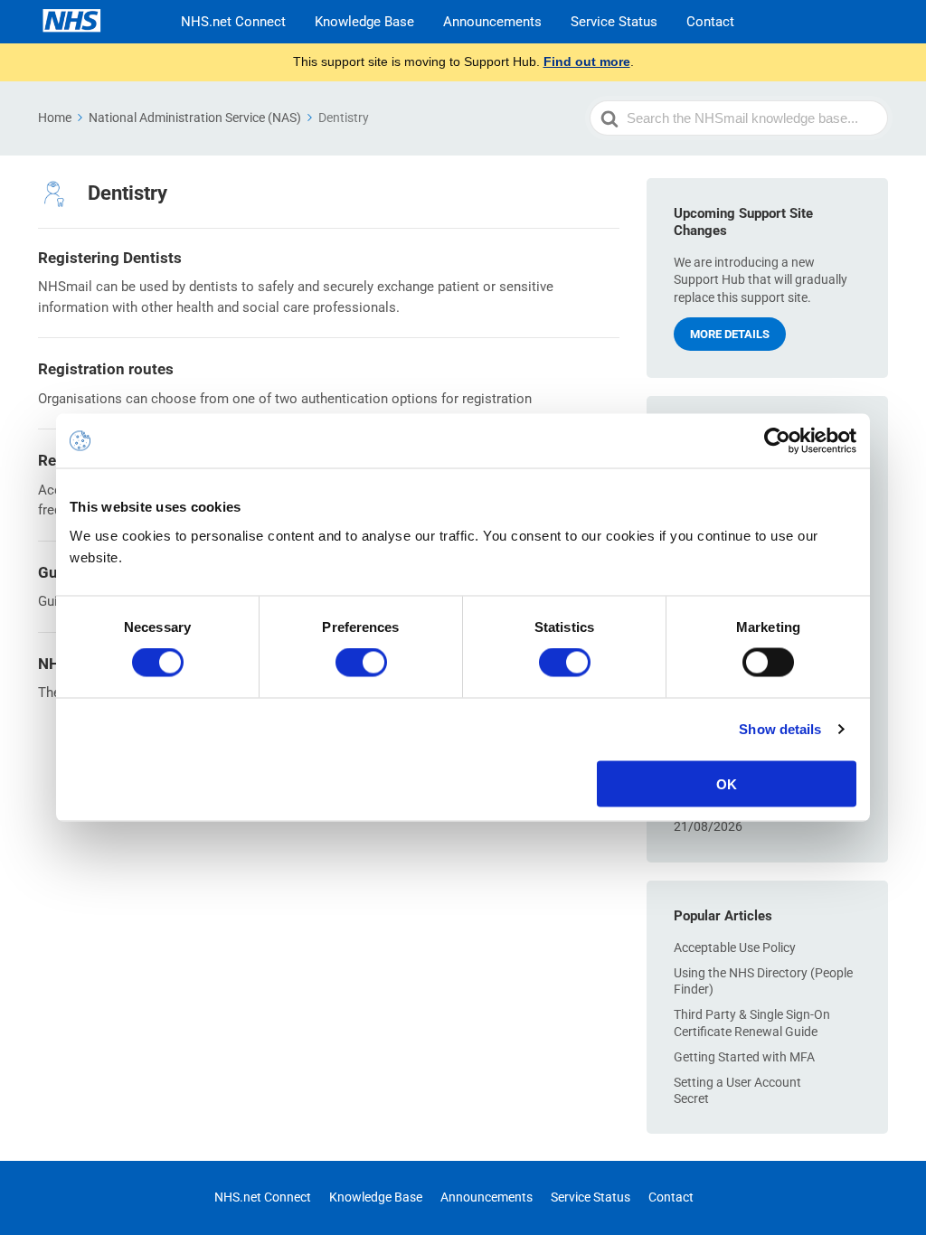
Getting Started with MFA (744, 1057)
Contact (710, 22)
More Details (730, 334)
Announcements (492, 22)
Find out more (586, 61)
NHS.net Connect (233, 22)
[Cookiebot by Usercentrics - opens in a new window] (777, 441)
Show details (780, 729)
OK (726, 783)
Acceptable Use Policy (735, 947)
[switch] (361, 662)
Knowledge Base (364, 22)
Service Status (614, 22)
